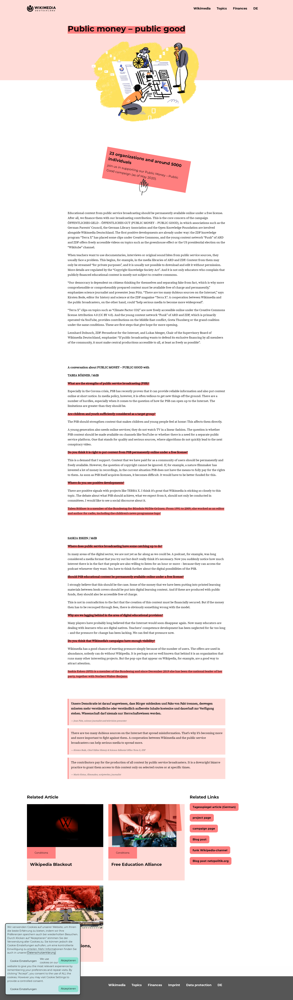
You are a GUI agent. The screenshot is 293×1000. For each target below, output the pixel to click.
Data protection (198, 985)
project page (202, 817)
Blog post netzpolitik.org (211, 861)
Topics (222, 8)
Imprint (174, 985)
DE (255, 8)
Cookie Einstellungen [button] (23, 961)
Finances (240, 8)
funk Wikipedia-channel (210, 850)
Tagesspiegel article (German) (214, 807)
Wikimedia (202, 8)
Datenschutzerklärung (41, 952)
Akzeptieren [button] (68, 960)
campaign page (204, 828)
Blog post (200, 839)
